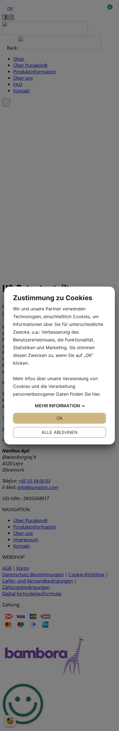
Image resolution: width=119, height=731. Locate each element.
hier (96, 394)
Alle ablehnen (59, 432)
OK (59, 418)
